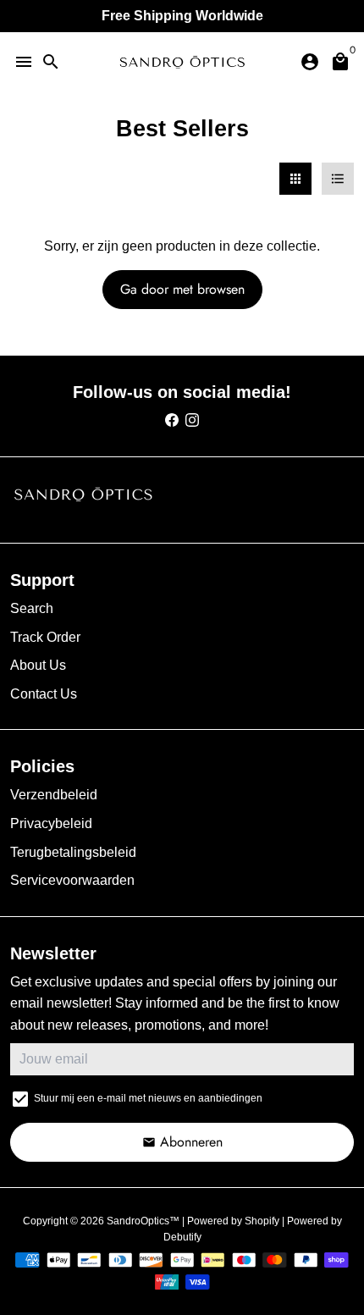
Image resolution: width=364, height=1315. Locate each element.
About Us (38, 665)
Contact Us (43, 694)
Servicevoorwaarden (72, 880)
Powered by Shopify (233, 1221)
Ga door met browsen (182, 289)
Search (31, 608)
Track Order (45, 637)
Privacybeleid (51, 823)
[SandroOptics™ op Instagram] (192, 420)
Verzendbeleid (53, 794)
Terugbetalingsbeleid (73, 852)
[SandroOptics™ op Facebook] (172, 420)
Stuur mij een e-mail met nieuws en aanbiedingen (148, 1098)
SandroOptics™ (143, 1221)
